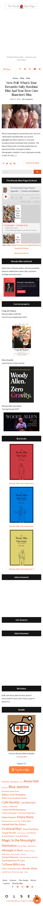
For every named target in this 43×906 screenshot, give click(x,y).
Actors (15, 78)
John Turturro (21, 833)
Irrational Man (12, 828)
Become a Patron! (21, 253)
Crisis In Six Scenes (9, 813)
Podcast (13, 880)
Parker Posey (29, 851)
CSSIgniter (32, 901)
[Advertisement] (21, 32)
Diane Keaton (9, 817)
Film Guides (23, 880)
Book (5, 880)
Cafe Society (11, 802)
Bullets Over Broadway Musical (14, 798)
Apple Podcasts (17, 245)
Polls (28, 78)
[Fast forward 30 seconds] (23, 197)
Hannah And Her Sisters (14, 824)
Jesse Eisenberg (30, 829)
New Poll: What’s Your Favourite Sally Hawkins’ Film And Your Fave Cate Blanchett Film (21, 89)
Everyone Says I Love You (11, 821)
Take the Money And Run (29, 857)
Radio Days (6, 854)
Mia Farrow (32, 846)
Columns (6, 883)
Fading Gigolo (26, 821)
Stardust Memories (10, 857)
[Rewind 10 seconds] (12, 197)
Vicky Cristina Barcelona (11, 868)
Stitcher (25, 248)
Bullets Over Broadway (14, 794)
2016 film (5, 782)
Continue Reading (32, 163)
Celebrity (5, 807)
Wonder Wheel (29, 868)
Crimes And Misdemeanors (14, 809)
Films (22, 78)
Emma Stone (25, 817)
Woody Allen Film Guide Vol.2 (21, 526)
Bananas (5, 787)
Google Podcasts (33, 245)
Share (37, 202)
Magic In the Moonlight (18, 840)
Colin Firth (13, 806)
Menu (7, 69)
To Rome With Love (13, 864)
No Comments (27, 99)
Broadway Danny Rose (10, 791)
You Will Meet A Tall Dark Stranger (12, 872)
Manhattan (9, 845)
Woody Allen (17, 883)
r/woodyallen (21, 756)
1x (17, 198)
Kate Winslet (31, 833)
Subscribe (26, 202)
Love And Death (22, 836)
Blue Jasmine (19, 787)
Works (33, 880)
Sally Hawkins (15, 854)
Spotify (18, 248)
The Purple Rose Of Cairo (13, 860)
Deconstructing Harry (26, 813)
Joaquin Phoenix (9, 833)
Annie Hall (31, 781)
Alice (21, 782)
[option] (21, 219)
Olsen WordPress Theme (16, 901)
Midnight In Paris (12, 850)
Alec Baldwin (14, 782)
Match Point (22, 846)
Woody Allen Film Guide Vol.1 (21, 483)
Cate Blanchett (28, 802)
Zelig (25, 872)
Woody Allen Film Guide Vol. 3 (21, 569)
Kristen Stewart (8, 836)
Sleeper (23, 854)
